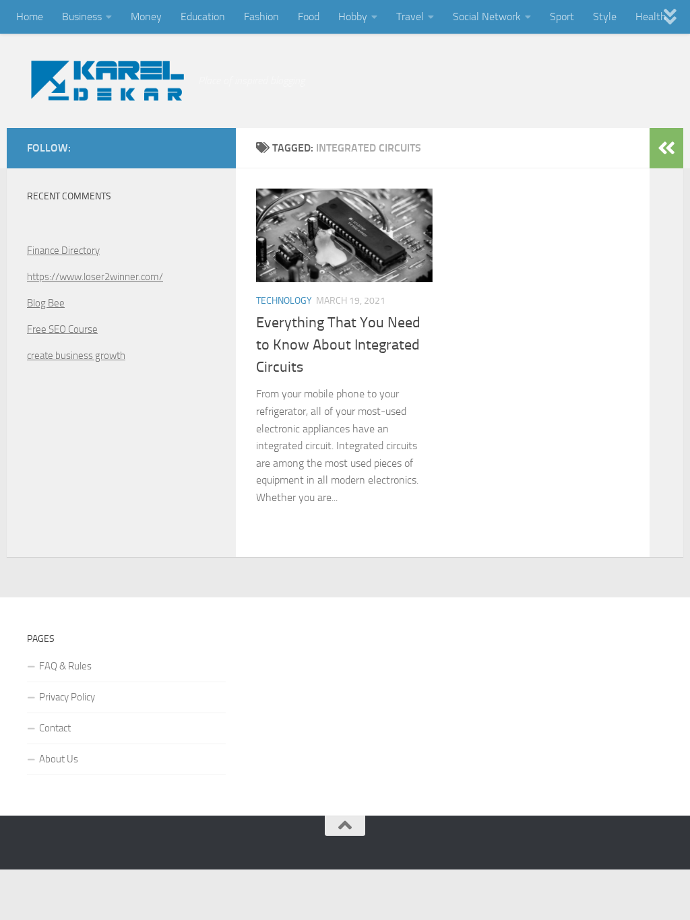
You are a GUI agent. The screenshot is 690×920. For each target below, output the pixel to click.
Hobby (352, 16)
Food (308, 16)
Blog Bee (46, 303)
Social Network (487, 16)
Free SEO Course (62, 329)
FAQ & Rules (65, 666)
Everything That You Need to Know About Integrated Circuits (338, 345)
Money (146, 16)
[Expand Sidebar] (666, 148)
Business (82, 16)
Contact (55, 728)
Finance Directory (63, 250)
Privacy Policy (67, 697)
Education (203, 16)
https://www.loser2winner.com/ (95, 277)
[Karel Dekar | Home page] (106, 81)
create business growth (76, 356)
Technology (284, 300)
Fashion (261, 16)
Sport (562, 16)
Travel (410, 16)
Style (605, 16)
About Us (58, 759)
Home (29, 16)
